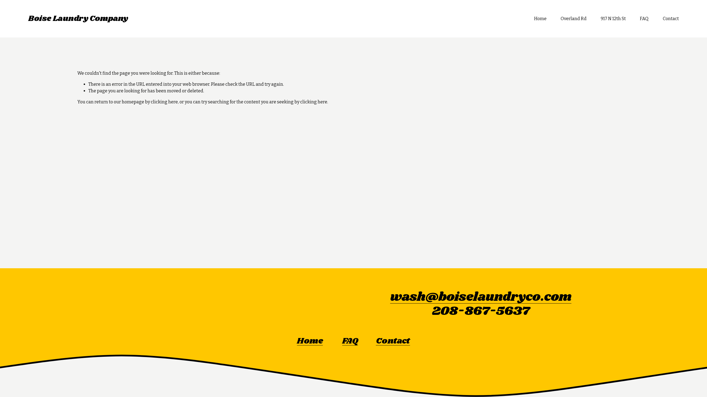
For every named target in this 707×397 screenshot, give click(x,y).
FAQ (644, 18)
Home (540, 18)
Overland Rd (574, 18)
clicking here (164, 101)
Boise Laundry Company (78, 18)
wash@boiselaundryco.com (480, 297)
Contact (671, 18)
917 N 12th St (613, 18)
